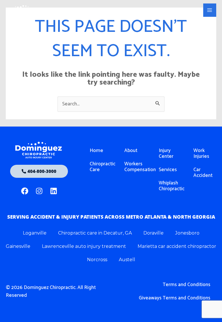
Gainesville (18, 246)
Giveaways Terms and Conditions (174, 298)
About (130, 151)
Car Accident (202, 173)
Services (168, 170)
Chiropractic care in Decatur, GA (95, 233)
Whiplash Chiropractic (170, 186)
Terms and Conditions (186, 285)
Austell (127, 259)
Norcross (97, 259)
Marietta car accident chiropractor (177, 246)
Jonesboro (187, 233)
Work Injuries (201, 153)
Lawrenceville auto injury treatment (84, 246)
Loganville (35, 233)
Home (96, 151)
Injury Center (166, 153)
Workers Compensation (135, 167)
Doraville (153, 233)
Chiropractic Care (101, 167)
